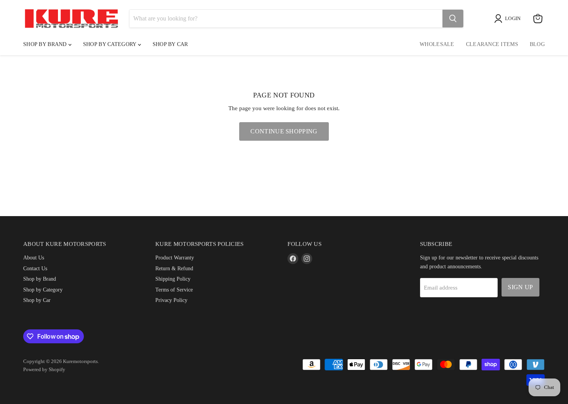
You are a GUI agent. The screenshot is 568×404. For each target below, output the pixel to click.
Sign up (520, 287)
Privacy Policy (171, 300)
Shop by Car (37, 300)
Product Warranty (174, 257)
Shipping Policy (172, 279)
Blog (537, 44)
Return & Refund (174, 268)
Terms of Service (174, 289)
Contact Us (35, 268)
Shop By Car (170, 44)
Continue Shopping (283, 131)
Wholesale (437, 44)
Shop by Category (110, 44)
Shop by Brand (45, 44)
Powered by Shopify (44, 369)
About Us (33, 257)
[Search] (452, 18)
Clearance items (492, 44)
